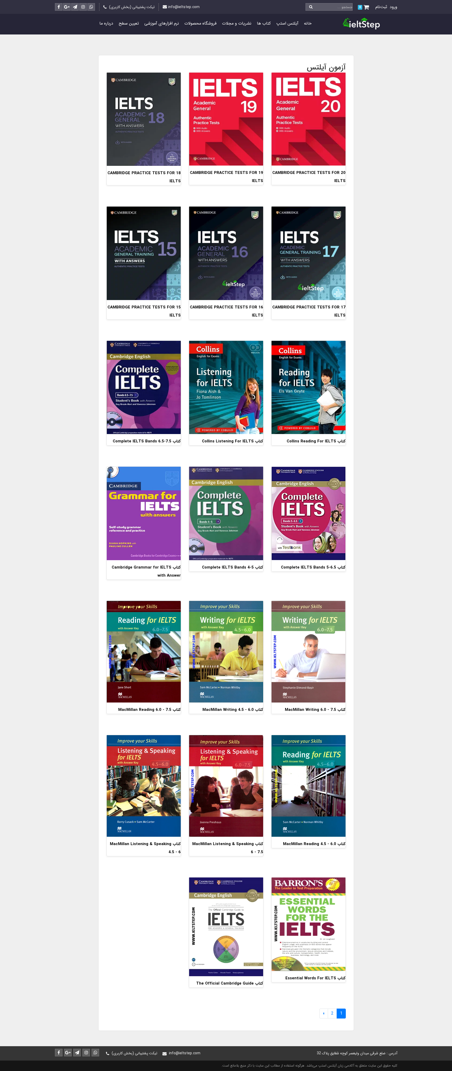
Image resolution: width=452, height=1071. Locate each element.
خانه (308, 23)
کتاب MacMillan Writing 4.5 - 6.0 (232, 710)
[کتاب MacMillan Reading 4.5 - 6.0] (309, 785)
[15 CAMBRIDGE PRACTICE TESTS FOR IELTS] (144, 253)
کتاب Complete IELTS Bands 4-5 (232, 567)
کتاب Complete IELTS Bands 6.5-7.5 (147, 441)
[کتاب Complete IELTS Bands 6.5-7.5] (144, 387)
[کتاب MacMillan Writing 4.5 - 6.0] (226, 651)
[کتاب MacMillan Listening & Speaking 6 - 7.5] (226, 785)
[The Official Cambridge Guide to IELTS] (226, 926)
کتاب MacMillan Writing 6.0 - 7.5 (315, 710)
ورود (393, 7)
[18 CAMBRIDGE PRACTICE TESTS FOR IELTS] (144, 119)
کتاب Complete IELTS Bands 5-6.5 (313, 567)
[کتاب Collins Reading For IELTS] (309, 387)
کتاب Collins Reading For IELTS (316, 441)
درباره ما (106, 23)
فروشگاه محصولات (200, 23)
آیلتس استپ (287, 23)
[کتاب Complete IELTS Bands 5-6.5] (309, 513)
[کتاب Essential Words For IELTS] (309, 924)
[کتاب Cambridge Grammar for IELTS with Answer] (144, 513)
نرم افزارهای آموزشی (161, 23)
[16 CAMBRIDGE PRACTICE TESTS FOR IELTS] (226, 253)
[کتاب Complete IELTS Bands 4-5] (226, 513)
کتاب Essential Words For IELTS (315, 978)
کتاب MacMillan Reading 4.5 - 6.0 (314, 844)
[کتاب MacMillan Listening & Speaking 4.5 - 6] (144, 785)
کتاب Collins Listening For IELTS (232, 441)
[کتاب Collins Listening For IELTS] (226, 387)
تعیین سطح (129, 23)
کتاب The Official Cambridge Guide (229, 983)
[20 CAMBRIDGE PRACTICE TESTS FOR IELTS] (309, 118)
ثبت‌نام (381, 7)
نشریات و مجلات (236, 23)
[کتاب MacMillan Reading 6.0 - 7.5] (144, 651)
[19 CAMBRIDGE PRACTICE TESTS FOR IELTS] (226, 118)
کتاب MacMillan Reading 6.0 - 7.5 (149, 710)
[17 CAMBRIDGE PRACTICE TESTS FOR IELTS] (309, 253)
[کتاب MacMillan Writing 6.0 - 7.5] (309, 651)
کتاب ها (264, 23)
